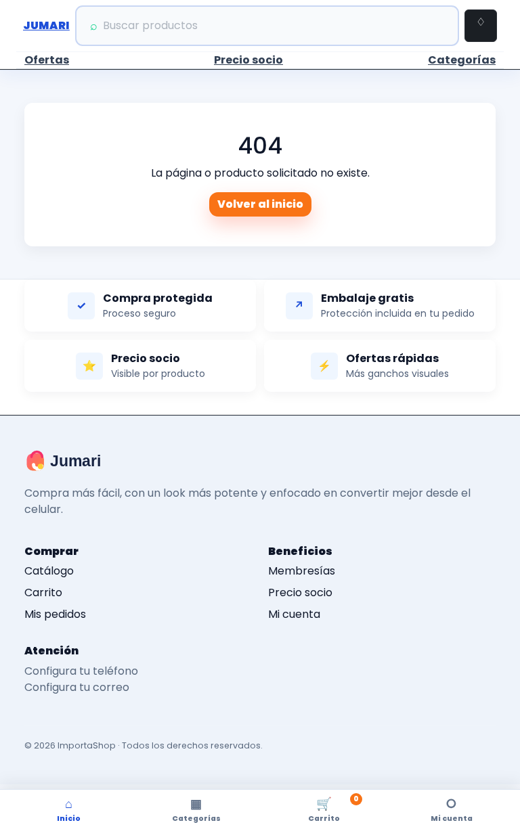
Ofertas (46, 60)
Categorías (462, 60)
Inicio (69, 809)
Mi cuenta (294, 614)
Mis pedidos (55, 614)
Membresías (301, 571)
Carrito (43, 592)
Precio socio (248, 60)
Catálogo (49, 571)
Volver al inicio (260, 204)
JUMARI (46, 25)
